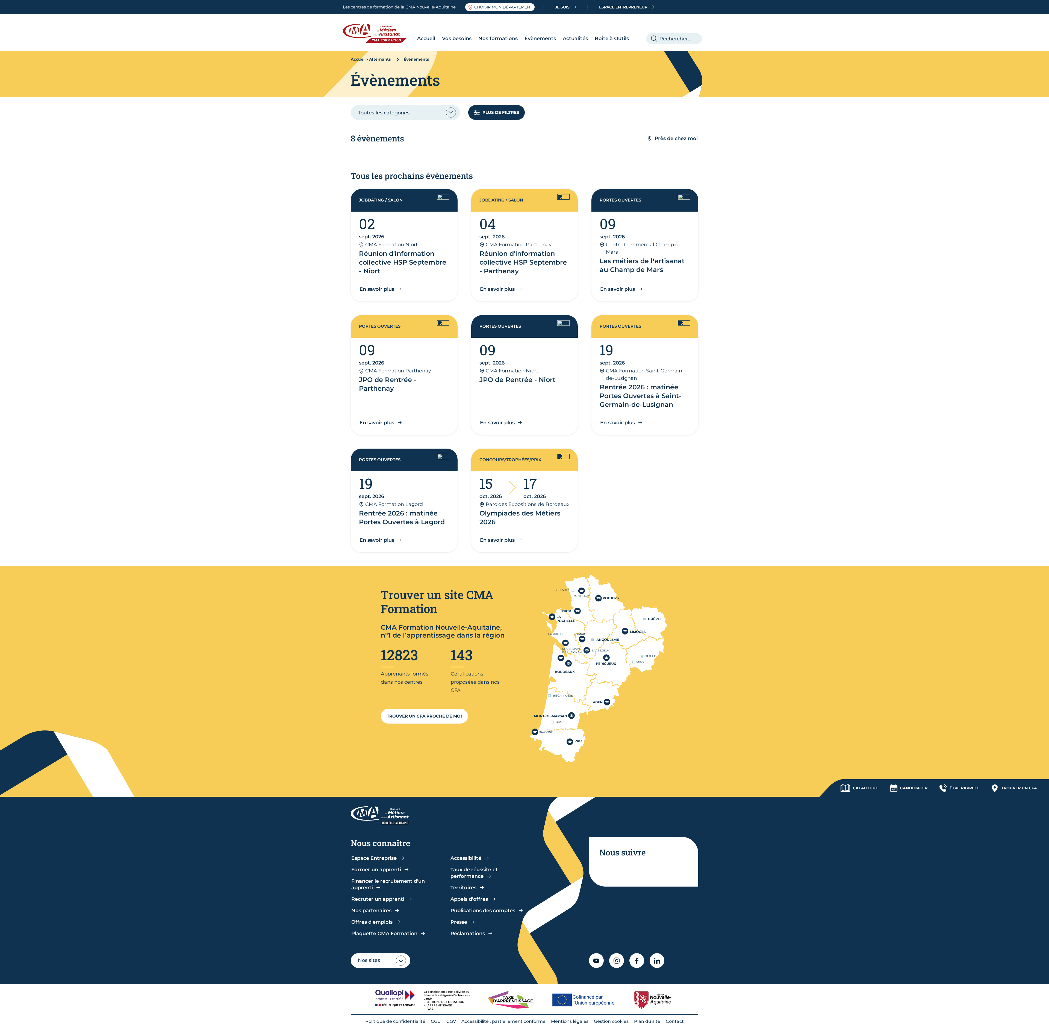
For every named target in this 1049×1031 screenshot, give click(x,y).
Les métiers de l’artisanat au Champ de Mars (642, 265)
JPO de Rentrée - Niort (517, 380)
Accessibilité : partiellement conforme (503, 1021)
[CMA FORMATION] (379, 33)
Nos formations (498, 38)
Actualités (575, 38)
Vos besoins (457, 38)
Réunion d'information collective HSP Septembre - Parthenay (523, 262)
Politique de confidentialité (395, 1021)
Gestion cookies (611, 1021)
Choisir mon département (503, 7)
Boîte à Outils (612, 38)
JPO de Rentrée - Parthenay (387, 384)
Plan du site (647, 1021)
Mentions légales (569, 1021)
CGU (436, 1021)
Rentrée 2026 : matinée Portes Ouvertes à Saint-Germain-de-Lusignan (640, 395)
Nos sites (369, 960)
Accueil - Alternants (371, 59)
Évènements (540, 38)
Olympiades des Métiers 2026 (519, 517)
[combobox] (405, 112)
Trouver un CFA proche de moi (424, 716)
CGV (451, 1021)
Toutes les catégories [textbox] (383, 113)
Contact (675, 1021)
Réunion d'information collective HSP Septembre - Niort (402, 262)
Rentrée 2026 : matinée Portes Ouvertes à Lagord (402, 517)
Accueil (426, 38)
